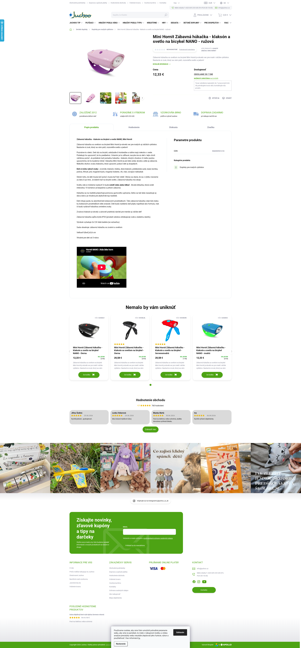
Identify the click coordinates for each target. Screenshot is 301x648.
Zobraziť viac (150, 429)
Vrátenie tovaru (135, 3)
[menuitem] (76, 22)
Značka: (208, 51)
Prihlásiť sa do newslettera (135, 545)
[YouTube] (204, 581)
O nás (71, 568)
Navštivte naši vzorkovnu (78, 579)
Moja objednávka (115, 598)
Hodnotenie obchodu (118, 3)
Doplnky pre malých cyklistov (192, 167)
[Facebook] (194, 581)
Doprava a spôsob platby (98, 3)
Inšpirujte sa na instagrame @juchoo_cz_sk (152, 501)
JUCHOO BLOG (75, 583)
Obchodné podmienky (77, 3)
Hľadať (165, 15)
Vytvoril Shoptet (207, 645)
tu (139, 638)
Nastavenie (121, 644)
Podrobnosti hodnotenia (187, 49)
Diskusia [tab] (173, 127)
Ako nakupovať (114, 594)
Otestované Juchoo (76, 575)
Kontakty (163, 3)
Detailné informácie (160, 64)
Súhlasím (180, 632)
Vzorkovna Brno (150, 3)
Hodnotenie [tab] (134, 127)
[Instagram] (198, 581)
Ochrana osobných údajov (118, 590)
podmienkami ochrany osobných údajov (158, 538)
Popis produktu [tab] (91, 127)
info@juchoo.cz (202, 569)
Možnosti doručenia (206, 78)
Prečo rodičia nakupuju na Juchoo (81, 572)
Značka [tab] (210, 127)
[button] (150, 384)
